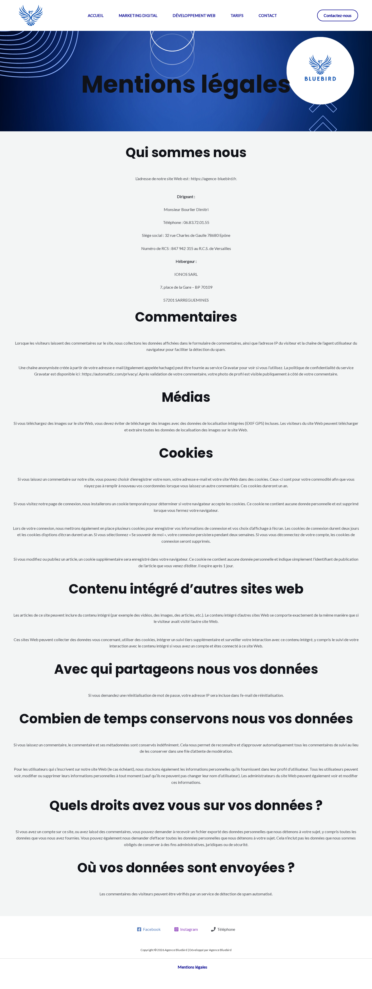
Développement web (194, 15)
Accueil (96, 15)
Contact (268, 15)
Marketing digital (138, 15)
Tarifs (237, 15)
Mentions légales (192, 966)
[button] (337, 15)
